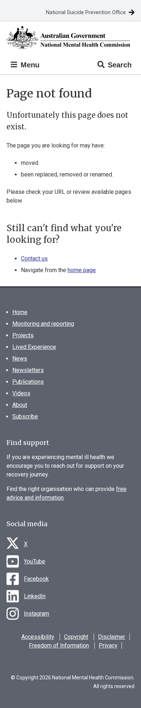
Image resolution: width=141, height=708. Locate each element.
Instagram (36, 613)
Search (120, 65)
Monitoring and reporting (43, 323)
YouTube (34, 561)
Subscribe (25, 416)
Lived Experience (34, 346)
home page (82, 270)
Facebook (36, 578)
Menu (28, 65)
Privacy (108, 645)
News (19, 358)
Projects (23, 335)
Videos (21, 393)
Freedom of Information (59, 645)
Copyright (76, 636)
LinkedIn (35, 596)
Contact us (34, 258)
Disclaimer (111, 636)
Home (19, 312)
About (19, 404)
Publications (28, 381)
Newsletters (28, 370)
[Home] (70, 37)
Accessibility (37, 636)
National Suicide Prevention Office (86, 12)
